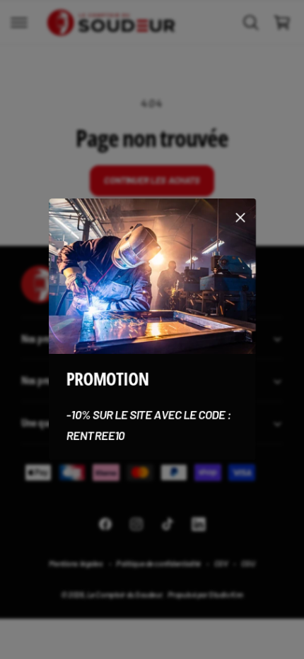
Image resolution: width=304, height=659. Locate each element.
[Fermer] (240, 217)
